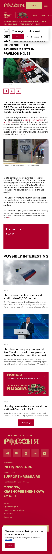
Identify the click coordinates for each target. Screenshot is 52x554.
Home (6, 29)
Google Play (29, 120)
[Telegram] (6, 91)
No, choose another (35, 37)
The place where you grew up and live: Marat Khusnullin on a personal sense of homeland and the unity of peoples (24, 352)
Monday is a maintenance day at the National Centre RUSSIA (25, 408)
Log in (33, 5)
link (9, 217)
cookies (8, 540)
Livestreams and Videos (14, 510)
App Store (8, 122)
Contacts (7, 517)
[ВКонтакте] (12, 91)
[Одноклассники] (18, 91)
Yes (18, 37)
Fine (10, 546)
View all (24, 423)
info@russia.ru (17, 467)
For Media (8, 513)
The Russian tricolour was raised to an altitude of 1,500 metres (24, 296)
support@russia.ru (21, 476)
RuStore (39, 120)
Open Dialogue (10, 506)
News (6, 503)
